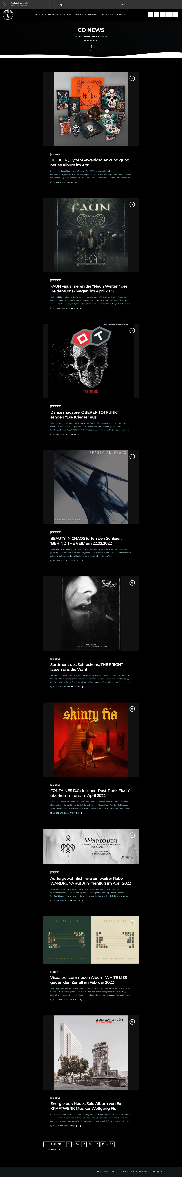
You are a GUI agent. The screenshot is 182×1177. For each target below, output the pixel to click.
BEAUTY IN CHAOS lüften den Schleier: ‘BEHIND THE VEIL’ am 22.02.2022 (85, 541)
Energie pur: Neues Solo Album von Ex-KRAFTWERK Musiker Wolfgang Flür (86, 1106)
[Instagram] (156, 14)
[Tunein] (150, 14)
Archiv (55, 873)
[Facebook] (163, 14)
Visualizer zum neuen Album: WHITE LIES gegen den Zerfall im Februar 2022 (88, 980)
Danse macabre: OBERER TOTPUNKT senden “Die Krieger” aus (84, 414)
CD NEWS (55, 154)
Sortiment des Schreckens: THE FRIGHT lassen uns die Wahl (86, 667)
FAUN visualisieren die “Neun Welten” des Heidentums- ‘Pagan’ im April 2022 (88, 288)
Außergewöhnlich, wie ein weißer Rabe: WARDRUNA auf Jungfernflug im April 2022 (90, 881)
